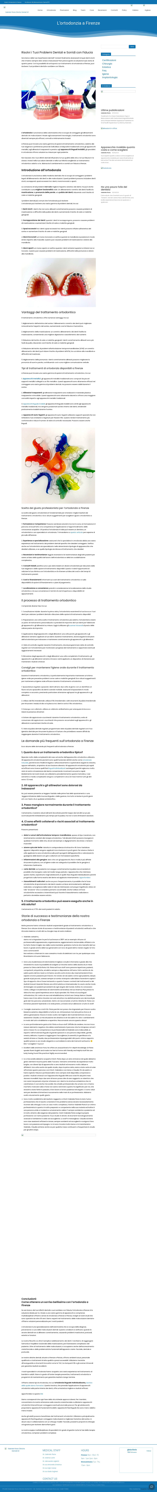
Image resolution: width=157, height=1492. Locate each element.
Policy (124, 10)
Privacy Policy (90, 1485)
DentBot (138, 1480)
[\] (21, 1450)
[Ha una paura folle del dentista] (118, 175)
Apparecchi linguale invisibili (34, 404)
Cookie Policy (100, 1485)
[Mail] (148, 2)
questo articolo (77, 532)
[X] (151, 2)
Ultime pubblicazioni (112, 110)
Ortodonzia (51, 10)
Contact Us (50, 1478)
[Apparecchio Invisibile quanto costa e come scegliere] (118, 135)
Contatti (114, 10)
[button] (134, 2)
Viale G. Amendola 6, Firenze (12, 2)
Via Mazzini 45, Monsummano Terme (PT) (37, 2)
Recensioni (102, 10)
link (42, 1394)
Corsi (92, 10)
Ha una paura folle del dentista (114, 188)
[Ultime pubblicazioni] (118, 98)
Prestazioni (64, 10)
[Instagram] (141, 2)
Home (40, 10)
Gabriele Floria (105, 113)
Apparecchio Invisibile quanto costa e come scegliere (118, 148)
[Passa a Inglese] (147, 10)
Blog (74, 10)
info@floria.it (120, 1482)
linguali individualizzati (57, 768)
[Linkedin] (144, 2)
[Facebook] (137, 2)
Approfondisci (84, 877)
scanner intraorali (76, 625)
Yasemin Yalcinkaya (147, 1489)
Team (83, 10)
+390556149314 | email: (108, 1482)
